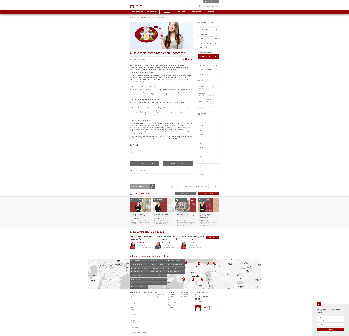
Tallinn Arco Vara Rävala (139, 260)
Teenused (181, 12)
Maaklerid (133, 320)
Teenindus (134, 311)
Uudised (167, 12)
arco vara (211, 86)
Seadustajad (134, 327)
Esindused (216, 186)
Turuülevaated (174, 186)
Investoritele (213, 1)
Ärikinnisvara (171, 307)
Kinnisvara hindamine (170, 300)
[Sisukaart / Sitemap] (212, 6)
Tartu (210, 104)
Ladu (132, 309)
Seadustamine (172, 302)
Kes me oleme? (185, 294)
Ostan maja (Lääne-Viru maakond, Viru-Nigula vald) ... (167, 238)
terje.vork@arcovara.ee (145, 247)
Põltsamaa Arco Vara (175, 264)
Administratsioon (135, 324)
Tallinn (207, 101)
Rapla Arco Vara (156, 283)
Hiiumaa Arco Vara (174, 260)
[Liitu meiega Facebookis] (199, 6)
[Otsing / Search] (216, 6)
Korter (132, 294)
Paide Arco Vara (155, 275)
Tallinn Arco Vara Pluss (139, 268)
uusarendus (201, 104)
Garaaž (133, 303)
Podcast (158, 298)
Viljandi (200, 101)
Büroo (132, 307)
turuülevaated (202, 91)
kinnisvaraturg (202, 93)
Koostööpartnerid (185, 300)
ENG (193, 6)
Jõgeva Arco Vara (174, 272)
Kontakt (211, 12)
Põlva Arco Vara (137, 287)
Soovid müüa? (172, 294)
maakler (200, 99)
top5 (214, 106)
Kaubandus (134, 314)
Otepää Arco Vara (156, 272)
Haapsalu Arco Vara (157, 264)
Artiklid (157, 296)
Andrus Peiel (167, 242)
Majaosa (133, 302)
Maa (132, 298)
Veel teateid (212, 237)
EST (184, 6)
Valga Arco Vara (174, 268)
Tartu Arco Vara (137, 272)
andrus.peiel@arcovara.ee (171, 247)
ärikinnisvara (208, 97)
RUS (189, 6)
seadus (200, 108)
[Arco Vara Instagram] (208, 6)
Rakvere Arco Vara (138, 283)
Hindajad (133, 322)
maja (199, 97)
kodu (206, 88)
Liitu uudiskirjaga (186, 193)
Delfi (132, 153)
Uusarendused (152, 12)
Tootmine (133, 313)
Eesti (206, 1)
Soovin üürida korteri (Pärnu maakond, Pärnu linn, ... (141, 238)
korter (209, 95)
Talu (132, 305)
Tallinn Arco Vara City (139, 264)
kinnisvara (201, 86)
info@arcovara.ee (200, 302)
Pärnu (199, 106)
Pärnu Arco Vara (137, 275)
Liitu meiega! (184, 296)
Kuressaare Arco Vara (157, 268)
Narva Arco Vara (156, 260)
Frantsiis (183, 302)
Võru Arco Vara (155, 279)
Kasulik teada (143, 59)
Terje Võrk (141, 242)
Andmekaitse (184, 298)
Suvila (132, 300)
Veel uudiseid (209, 193)
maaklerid (201, 95)
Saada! (331, 329)
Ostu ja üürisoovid (170, 305)
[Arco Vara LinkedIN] (203, 6)
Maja (132, 296)
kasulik (207, 106)
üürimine (209, 99)
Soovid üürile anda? (171, 297)
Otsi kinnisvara (137, 12)
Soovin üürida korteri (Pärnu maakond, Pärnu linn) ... (192, 238)
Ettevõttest (196, 12)
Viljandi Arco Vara (137, 279)
